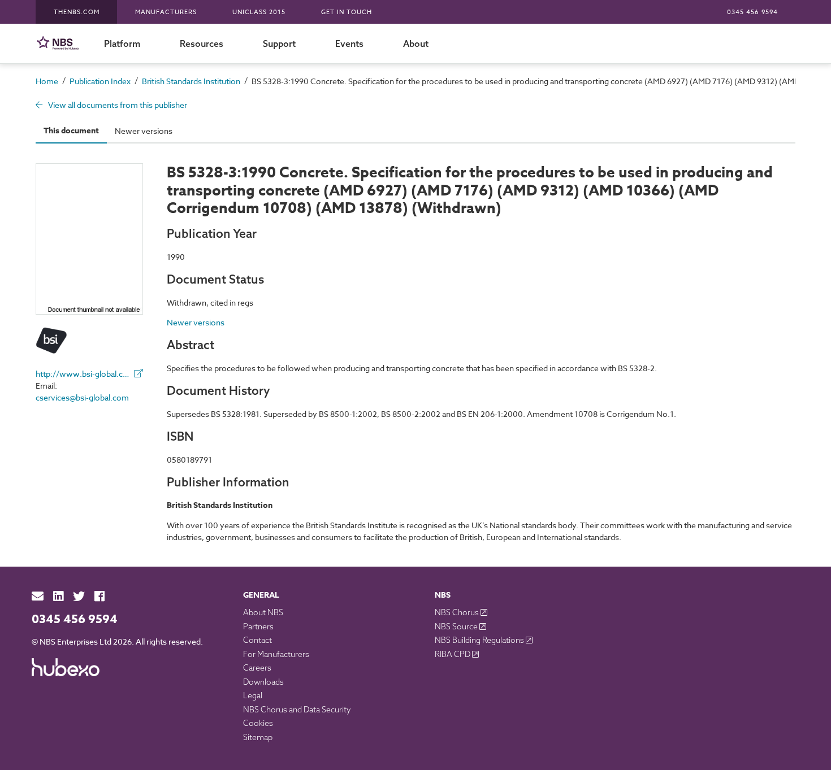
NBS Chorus (458, 612)
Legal (252, 695)
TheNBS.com (76, 12)
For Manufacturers (276, 654)
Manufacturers (166, 12)
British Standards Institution (191, 81)
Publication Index (100, 81)
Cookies (258, 723)
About (416, 43)
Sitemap (257, 737)
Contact (257, 640)
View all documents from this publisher (116, 104)
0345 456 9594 (752, 12)
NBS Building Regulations (480, 640)
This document (71, 131)
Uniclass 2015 (258, 12)
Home (47, 81)
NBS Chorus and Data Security (297, 709)
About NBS (263, 612)
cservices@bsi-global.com (82, 397)
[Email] (38, 596)
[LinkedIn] (58, 596)
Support (279, 43)
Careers (257, 668)
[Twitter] (79, 596)
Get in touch (346, 12)
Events (349, 43)
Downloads (263, 682)
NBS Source (457, 626)
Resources (201, 43)
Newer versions (143, 130)
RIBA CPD (453, 654)
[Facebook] (99, 596)
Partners (258, 626)
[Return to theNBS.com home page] (60, 43)
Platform (122, 43)
